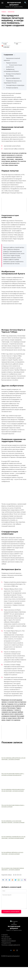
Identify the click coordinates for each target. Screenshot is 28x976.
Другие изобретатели (13, 78)
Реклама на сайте (6, 939)
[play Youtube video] (14, 205)
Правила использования (8, 941)
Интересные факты (12, 87)
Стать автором (5, 936)
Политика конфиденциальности (10, 945)
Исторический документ (14, 3)
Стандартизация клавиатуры (15, 85)
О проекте (4, 934)
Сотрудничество (6, 943)
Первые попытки (11, 63)
